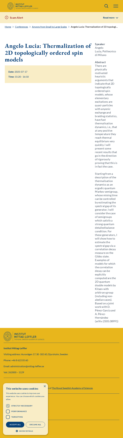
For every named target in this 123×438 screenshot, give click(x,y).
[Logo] (22, 6)
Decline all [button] (35, 424)
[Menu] (115, 6)
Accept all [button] (15, 424)
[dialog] (25, 409)
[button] (25, 430)
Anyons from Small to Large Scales (49, 27)
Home (8, 27)
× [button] (45, 386)
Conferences (21, 27)
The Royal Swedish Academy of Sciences (72, 388)
